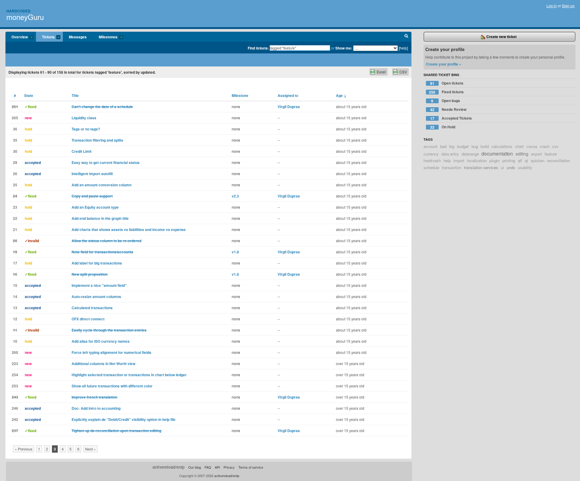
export (536, 154)
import (458, 160)
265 (15, 117)
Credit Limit (82, 151)
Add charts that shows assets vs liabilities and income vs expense (129, 229)
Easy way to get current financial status (106, 162)
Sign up (568, 5)
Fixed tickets (446, 92)
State (28, 95)
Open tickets (446, 83)
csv (555, 146)
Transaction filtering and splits (97, 140)
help (447, 160)
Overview (16, 37)
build (485, 146)
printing (508, 160)
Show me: (343, 48)
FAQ (208, 467)
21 (15, 229)
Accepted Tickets (451, 118)
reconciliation (558, 160)
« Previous (23, 448)
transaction (451, 167)
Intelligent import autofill (92, 173)
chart (519, 146)
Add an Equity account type (95, 207)
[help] (403, 47)
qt (526, 160)
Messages (78, 37)
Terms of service (250, 467)
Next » (90, 448)
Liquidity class (84, 117)
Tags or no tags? (86, 129)
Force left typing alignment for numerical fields (111, 352)
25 (15, 185)
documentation (497, 153)
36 (15, 129)
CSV (403, 71)
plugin (494, 160)
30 (15, 151)
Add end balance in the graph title (100, 218)
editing (522, 153)
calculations (501, 146)
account (430, 146)
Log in (551, 5)
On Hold (442, 127)
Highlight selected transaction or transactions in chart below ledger (129, 374)
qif (520, 160)
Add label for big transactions (97, 263)
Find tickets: (258, 48)
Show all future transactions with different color (112, 386)
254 (15, 374)
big (451, 146)
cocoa (532, 146)
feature (551, 154)
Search (406, 37)
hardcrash (432, 160)
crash (544, 146)
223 (15, 363)
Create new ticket (501, 36)
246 (15, 408)
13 (15, 307)
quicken (537, 160)
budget (463, 146)
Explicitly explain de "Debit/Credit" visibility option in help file (124, 419)
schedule (431, 167)
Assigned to (288, 95)
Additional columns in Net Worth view (103, 363)
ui (502, 167)
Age (341, 95)
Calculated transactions (92, 307)
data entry (450, 154)
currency (431, 154)
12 (15, 319)
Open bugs (445, 101)
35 (15, 140)
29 (15, 162)
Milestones (105, 37)
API (217, 467)
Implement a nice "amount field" (99, 285)
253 (15, 386)
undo (511, 167)
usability (525, 167)
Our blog (194, 467)
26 (15, 173)
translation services (481, 167)
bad (443, 146)
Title (75, 95)
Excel (381, 71)
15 (15, 285)
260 (15, 352)
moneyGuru (25, 16)
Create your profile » (443, 64)
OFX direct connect (88, 319)
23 (15, 207)
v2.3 (235, 196)
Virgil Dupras (289, 106)
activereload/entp (169, 467)
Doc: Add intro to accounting (96, 408)
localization (477, 160)
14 (15, 296)
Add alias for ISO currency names (101, 341)
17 (15, 263)
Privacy (229, 467)
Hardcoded (18, 11)
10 (15, 341)
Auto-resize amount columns (96, 296)
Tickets (45, 37)
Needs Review (448, 109)
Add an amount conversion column (101, 185)
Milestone (240, 95)
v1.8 (235, 252)
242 (15, 419)
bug (475, 146)
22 (15, 218)
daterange (470, 154)
